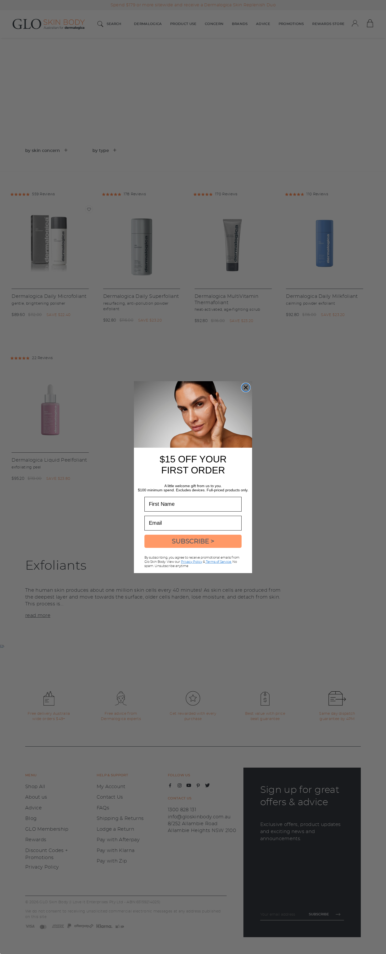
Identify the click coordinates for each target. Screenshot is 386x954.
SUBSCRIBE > (193, 541)
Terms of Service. (218, 561)
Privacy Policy (191, 561)
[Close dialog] (246, 387)
